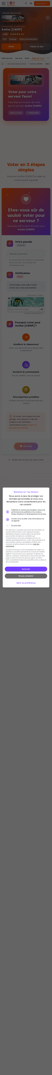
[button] (26, 525)
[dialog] (26, 537)
